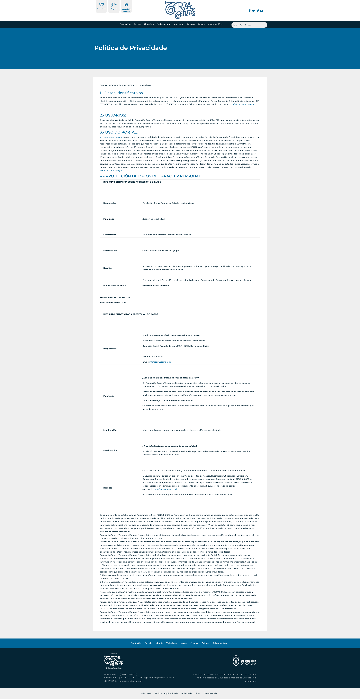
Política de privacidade (166, 693)
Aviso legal (146, 693)
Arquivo (114, 9)
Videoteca (163, 24)
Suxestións (101, 9)
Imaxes (177, 24)
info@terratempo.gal (131, 681)
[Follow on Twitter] (253, 11)
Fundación (125, 24)
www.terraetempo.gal (111, 137)
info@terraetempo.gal (243, 104)
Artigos (201, 24)
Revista (137, 24)
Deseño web (210, 693)
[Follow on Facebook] (250, 11)
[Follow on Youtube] (261, 11)
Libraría (148, 24)
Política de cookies (190, 693)
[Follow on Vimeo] (257, 11)
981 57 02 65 (110, 681)
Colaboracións (215, 24)
